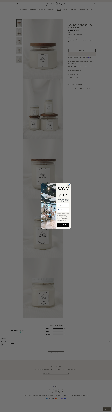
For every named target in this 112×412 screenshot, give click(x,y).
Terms (63, 221)
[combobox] (59, 210)
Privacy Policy (59, 221)
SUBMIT (63, 225)
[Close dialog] (68, 185)
